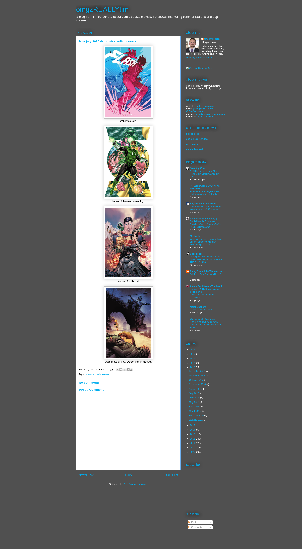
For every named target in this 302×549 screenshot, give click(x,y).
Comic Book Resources (202, 319)
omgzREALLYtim (102, 9)
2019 (193, 354)
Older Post (171, 475)
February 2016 (196, 415)
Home (129, 475)
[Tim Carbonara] (199, 68)
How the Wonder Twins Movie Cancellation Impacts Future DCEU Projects (206, 325)
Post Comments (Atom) (135, 484)
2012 (193, 438)
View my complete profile (199, 57)
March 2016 (195, 411)
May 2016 (194, 402)
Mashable (195, 236)
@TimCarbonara (194, 111)
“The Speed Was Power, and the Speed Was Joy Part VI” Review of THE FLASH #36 (206, 259)
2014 (193, 430)
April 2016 (194, 406)
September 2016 (197, 384)
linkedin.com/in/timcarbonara (210, 114)
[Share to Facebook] (128, 369)
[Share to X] (124, 369)
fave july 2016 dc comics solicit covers (107, 41)
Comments (196, 527)
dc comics (90, 374)
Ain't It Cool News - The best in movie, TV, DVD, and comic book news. (206, 289)
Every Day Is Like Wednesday (206, 271)
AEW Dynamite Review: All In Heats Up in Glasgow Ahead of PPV (204, 174)
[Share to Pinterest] (131, 369)
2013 (193, 434)
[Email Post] (111, 369)
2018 (193, 358)
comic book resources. (197, 139)
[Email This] (118, 369)
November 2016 (197, 375)
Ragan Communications (203, 203)
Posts (193, 522)
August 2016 (196, 389)
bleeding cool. (193, 134)
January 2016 (196, 420)
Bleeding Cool (197, 168)
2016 (193, 367)
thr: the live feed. (194, 149)
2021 (193, 349)
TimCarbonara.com (205, 106)
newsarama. (192, 144)
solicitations (103, 374)
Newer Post (86, 475)
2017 (193, 363)
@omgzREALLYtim (203, 108)
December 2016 (197, 371)
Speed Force (197, 253)
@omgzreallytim (206, 116)
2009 (193, 452)
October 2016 (196, 380)
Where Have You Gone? (201, 310)
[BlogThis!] (121, 369)
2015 (193, 425)
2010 (193, 447)
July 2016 (194, 393)
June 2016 (194, 397)
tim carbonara (211, 39)
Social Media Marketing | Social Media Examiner (203, 220)
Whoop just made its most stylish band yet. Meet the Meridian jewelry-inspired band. (205, 242)
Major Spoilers (198, 307)
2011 (193, 443)
